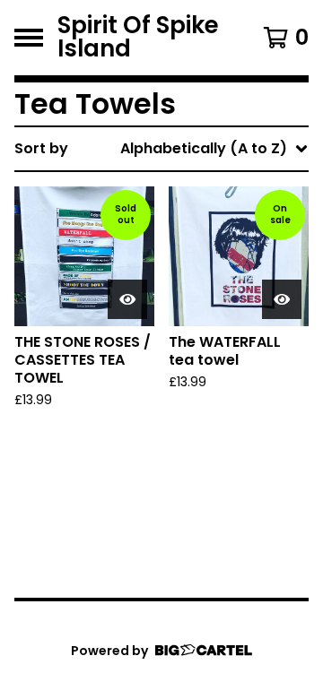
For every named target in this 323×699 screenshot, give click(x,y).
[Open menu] (28, 37)
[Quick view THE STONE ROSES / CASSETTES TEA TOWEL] (127, 299)
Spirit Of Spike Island (138, 37)
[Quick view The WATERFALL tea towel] (281, 299)
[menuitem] (161, 148)
